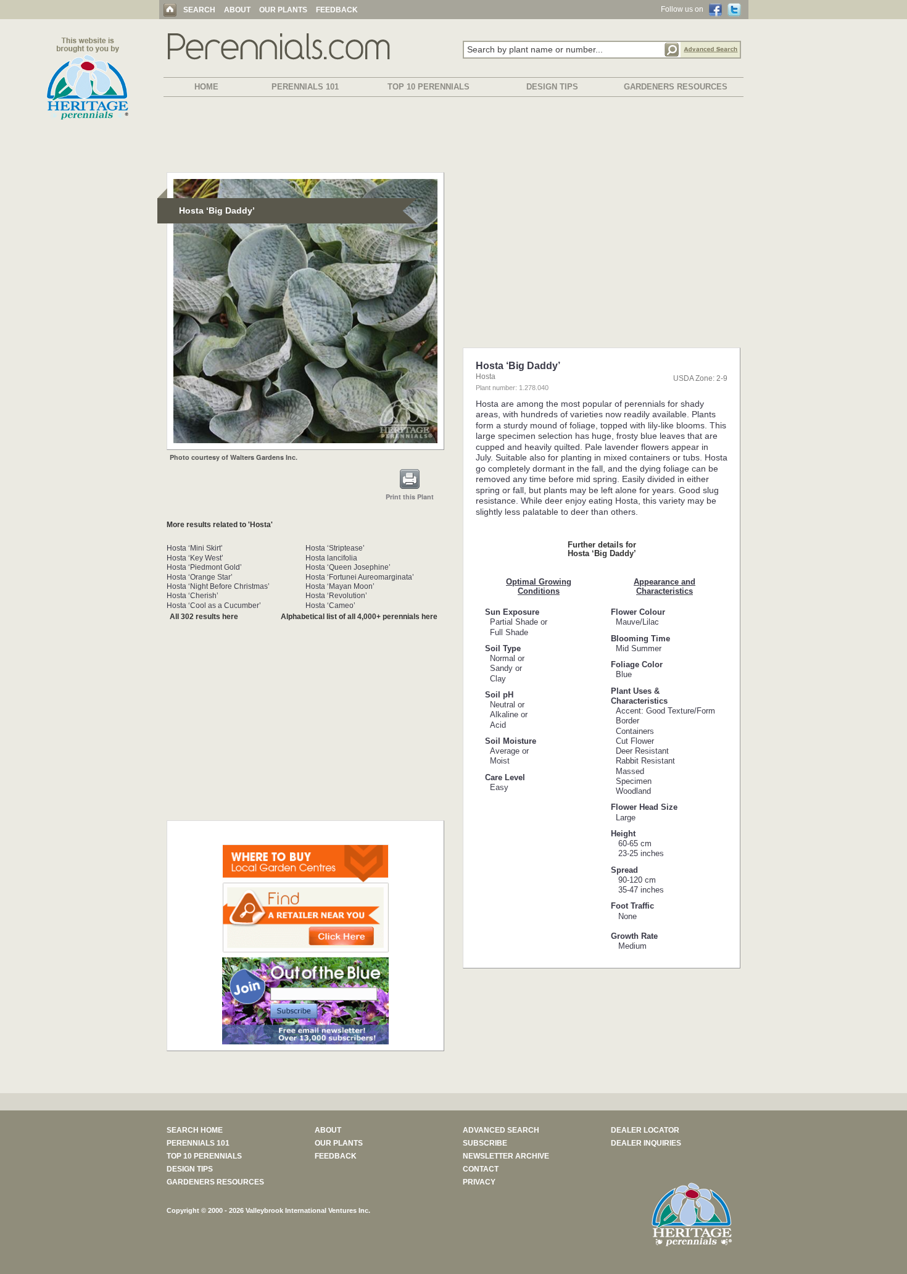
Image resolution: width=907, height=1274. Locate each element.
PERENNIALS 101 (305, 86)
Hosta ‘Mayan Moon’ (340, 586)
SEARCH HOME (195, 1130)
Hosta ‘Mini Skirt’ (195, 548)
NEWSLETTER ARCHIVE (506, 1156)
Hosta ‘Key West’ (195, 558)
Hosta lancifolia (331, 558)
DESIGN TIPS (552, 86)
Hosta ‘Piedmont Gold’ (204, 567)
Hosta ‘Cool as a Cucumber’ (214, 605)
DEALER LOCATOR (645, 1130)
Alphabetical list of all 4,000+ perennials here (359, 616)
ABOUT (237, 10)
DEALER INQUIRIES (646, 1143)
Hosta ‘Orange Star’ (200, 577)
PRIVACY (479, 1182)
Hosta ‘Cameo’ (330, 605)
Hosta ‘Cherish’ (192, 595)
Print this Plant (410, 496)
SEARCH (199, 10)
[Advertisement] (453, 137)
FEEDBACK (337, 10)
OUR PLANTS (283, 10)
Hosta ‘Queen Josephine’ (348, 567)
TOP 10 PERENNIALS (428, 86)
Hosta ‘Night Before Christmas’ (218, 586)
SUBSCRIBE (485, 1143)
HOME (206, 86)
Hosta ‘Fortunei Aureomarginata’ (359, 577)
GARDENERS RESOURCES (675, 86)
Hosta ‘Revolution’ (336, 595)
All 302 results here (204, 616)
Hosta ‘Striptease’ (335, 548)
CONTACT (481, 1169)
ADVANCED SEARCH (501, 1130)
